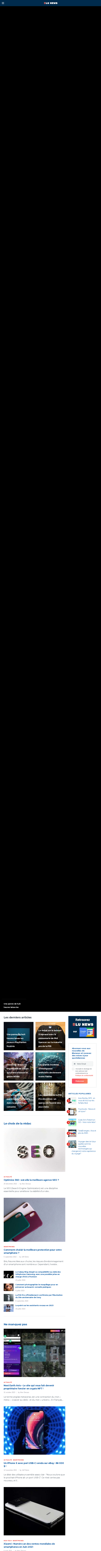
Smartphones (9, 1246)
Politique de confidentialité (84, 1075)
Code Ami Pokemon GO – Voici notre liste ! (87, 1121)
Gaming (6, 974)
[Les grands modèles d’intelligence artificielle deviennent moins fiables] (50, 1066)
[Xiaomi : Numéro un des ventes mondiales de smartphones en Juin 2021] (34, 1511)
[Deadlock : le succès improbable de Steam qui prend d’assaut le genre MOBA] (19, 1066)
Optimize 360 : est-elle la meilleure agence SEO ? (31, 1180)
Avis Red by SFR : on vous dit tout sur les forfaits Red (86, 1100)
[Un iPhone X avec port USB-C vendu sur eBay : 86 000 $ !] (34, 1430)
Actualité (8, 1177)
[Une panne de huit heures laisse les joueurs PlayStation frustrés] (19, 1036)
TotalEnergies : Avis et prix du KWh (87, 1132)
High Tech (8, 1540)
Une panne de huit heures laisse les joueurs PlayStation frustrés (37, 978)
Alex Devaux (26, 1184)
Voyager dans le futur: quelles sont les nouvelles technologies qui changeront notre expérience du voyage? (84, 1147)
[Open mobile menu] (3, 3)
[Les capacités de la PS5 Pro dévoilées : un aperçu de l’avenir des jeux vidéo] (50, 1097)
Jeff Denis (25, 1257)
